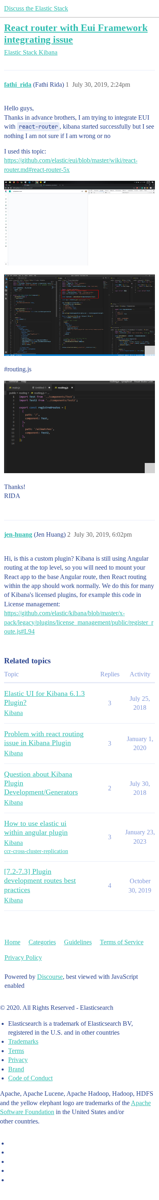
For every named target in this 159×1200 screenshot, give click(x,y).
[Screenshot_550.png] (79, 223)
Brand (16, 1069)
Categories (42, 942)
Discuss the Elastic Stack (36, 8)
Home (12, 942)
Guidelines (78, 942)
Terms (16, 1050)
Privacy (18, 1059)
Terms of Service (122, 942)
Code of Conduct (30, 1078)
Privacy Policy (23, 957)
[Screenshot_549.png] (79, 427)
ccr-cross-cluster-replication (36, 851)
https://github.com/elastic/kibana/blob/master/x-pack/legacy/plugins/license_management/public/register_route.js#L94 (78, 622)
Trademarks (23, 1041)
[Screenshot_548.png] (79, 315)
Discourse (50, 976)
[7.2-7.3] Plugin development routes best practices (40, 880)
